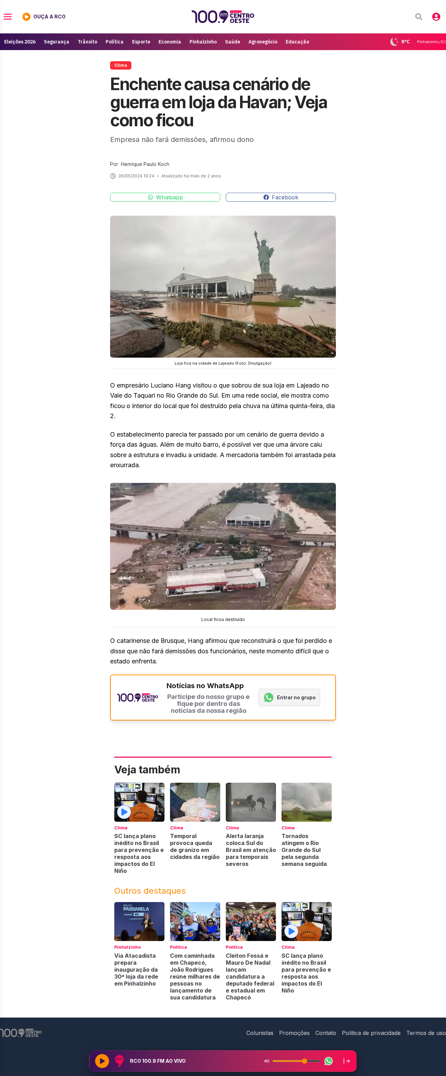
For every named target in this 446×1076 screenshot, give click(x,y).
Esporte (141, 42)
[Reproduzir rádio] (102, 1061)
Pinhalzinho (203, 42)
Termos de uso (426, 1032)
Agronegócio (262, 42)
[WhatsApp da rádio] (328, 1061)
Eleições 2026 (20, 42)
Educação (297, 42)
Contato (325, 1032)
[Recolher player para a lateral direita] (347, 1061)
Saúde (232, 42)
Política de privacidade (371, 1032)
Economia (170, 42)
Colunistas (260, 1032)
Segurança (56, 42)
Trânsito (87, 42)
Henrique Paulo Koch (145, 164)
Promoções (294, 1032)
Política (115, 42)
